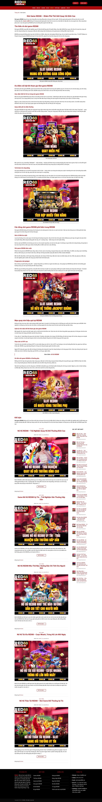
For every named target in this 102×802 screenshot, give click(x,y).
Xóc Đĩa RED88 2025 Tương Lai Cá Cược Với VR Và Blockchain (82, 548)
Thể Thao (57, 8)
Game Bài (63, 8)
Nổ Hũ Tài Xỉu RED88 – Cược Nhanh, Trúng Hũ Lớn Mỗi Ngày (41, 634)
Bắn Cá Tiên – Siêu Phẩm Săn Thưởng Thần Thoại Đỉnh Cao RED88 (82, 435)
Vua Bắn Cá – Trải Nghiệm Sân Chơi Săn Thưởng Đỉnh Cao (82, 452)
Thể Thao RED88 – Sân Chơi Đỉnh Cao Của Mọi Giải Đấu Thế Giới (82, 564)
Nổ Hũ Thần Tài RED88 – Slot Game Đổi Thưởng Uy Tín (41, 701)
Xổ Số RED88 (55, 354)
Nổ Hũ (51, 8)
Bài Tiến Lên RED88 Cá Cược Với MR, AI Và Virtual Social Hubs (81, 511)
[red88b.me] (20, 3)
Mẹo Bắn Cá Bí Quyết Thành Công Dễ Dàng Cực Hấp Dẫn (82, 466)
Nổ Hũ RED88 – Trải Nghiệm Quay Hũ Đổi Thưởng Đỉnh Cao (41, 431)
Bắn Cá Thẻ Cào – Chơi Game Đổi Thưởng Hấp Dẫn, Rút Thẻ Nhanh (82, 444)
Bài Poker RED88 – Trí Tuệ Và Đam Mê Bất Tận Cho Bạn (82, 526)
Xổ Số (68, 8)
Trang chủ (17, 12)
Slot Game (41, 428)
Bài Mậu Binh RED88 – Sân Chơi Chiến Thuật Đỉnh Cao (82, 519)
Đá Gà (47, 8)
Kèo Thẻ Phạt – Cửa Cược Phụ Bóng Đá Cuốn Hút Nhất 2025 (82, 580)
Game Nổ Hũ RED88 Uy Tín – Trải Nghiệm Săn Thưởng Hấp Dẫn (82, 480)
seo (48, 434)
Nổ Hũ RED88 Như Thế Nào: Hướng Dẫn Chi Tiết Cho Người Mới (82, 488)
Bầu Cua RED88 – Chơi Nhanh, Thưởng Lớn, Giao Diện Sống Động (82, 533)
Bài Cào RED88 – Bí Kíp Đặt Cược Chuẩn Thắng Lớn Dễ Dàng (81, 541)
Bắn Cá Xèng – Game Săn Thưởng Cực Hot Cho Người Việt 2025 (82, 459)
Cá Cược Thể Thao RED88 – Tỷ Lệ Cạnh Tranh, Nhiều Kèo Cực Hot (82, 556)
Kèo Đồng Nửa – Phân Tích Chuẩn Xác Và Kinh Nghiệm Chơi (82, 573)
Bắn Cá (38, 8)
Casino (43, 8)
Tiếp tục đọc (41, 486)
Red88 (33, 8)
